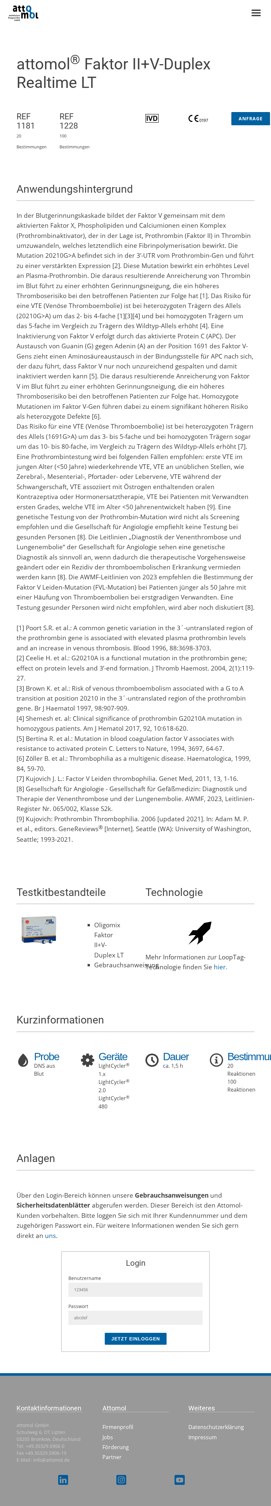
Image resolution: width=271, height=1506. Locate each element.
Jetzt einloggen (135, 1338)
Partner (112, 1457)
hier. (220, 967)
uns (50, 1235)
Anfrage (251, 118)
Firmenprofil (117, 1427)
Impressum (202, 1437)
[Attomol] (45, 13)
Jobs (107, 1437)
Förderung (115, 1447)
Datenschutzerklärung (216, 1427)
